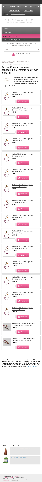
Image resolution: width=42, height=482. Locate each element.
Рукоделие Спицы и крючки (16, 429)
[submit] (39, 50)
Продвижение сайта (8, 477)
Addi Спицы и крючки (13, 376)
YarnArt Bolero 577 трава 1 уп (18, 457)
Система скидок (9, 6)
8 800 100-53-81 (10, 43)
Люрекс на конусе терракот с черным (21, 448)
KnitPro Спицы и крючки (15, 398)
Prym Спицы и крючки (14, 404)
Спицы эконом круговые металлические (22, 440)
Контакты (37, 6)
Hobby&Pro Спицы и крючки (16, 392)
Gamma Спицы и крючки (14, 389)
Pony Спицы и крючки (14, 401)
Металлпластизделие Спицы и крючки (20, 425)
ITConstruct (16, 476)
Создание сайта (7, 476)
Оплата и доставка (24, 6)
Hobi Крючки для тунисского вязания (20, 395)
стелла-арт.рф (6, 480)
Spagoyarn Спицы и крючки (16, 407)
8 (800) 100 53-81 (32, 366)
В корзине (19, 53)
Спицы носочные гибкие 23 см (17, 432)
